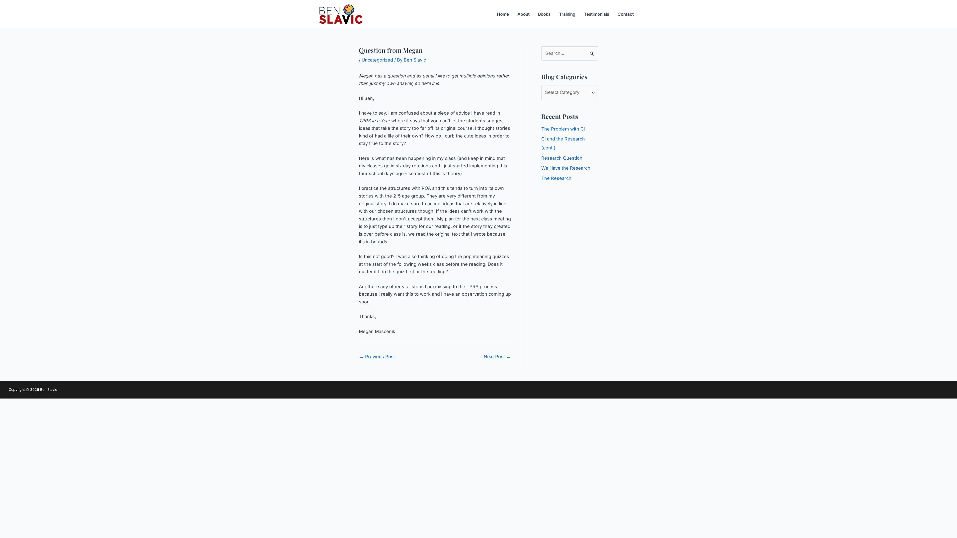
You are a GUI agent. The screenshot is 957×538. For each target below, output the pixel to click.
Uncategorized (377, 60)
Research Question (561, 158)
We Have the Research (565, 168)
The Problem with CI (563, 129)
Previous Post (377, 356)
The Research (556, 178)
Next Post (497, 356)
